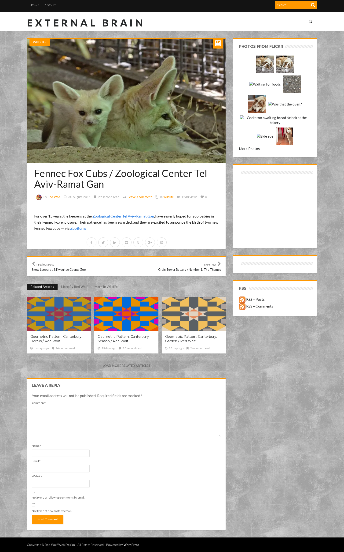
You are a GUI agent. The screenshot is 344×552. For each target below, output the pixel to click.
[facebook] (91, 242)
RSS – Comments (259, 306)
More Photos (249, 148)
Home (34, 5)
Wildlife (39, 42)
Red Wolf (54, 197)
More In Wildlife (106, 287)
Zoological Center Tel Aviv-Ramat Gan (123, 216)
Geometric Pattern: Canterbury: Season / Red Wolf (124, 338)
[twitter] (103, 242)
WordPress (131, 545)
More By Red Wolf (74, 287)
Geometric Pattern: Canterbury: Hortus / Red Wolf (56, 338)
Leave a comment (140, 197)
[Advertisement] (257, 192)
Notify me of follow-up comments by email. (58, 497)
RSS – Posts (255, 299)
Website (37, 476)
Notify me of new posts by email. (52, 511)
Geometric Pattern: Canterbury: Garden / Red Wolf (191, 338)
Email (36, 461)
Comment (39, 403)
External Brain (86, 23)
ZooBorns (78, 228)
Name (36, 445)
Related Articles (42, 287)
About (50, 5)
